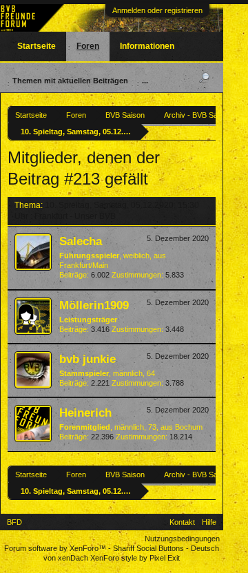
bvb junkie (87, 359)
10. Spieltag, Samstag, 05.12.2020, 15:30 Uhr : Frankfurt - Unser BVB (106, 210)
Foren (87, 46)
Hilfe (209, 522)
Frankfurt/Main (83, 265)
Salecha (80, 241)
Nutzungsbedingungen (182, 538)
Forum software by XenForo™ (56, 548)
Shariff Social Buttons (148, 548)
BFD (14, 522)
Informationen (147, 46)
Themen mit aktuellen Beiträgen (70, 80)
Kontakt (182, 522)
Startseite (36, 46)
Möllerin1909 (94, 305)
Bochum (189, 427)
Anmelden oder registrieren (157, 10)
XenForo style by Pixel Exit (135, 558)
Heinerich (85, 412)
